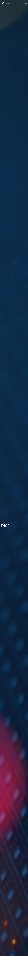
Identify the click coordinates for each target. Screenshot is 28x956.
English (18, 3)
